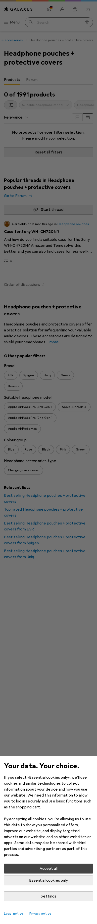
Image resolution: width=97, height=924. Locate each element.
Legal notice (13, 914)
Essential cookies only (48, 880)
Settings (48, 896)
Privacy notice (40, 914)
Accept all (49, 868)
